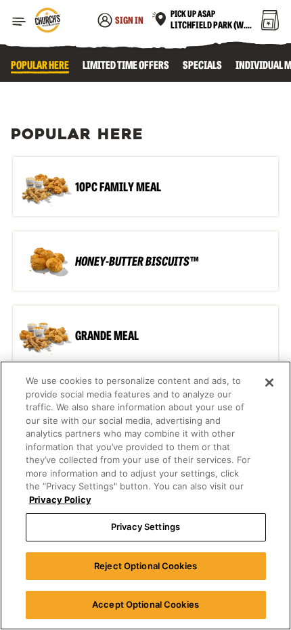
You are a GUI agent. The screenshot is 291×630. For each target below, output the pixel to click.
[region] (145, 495)
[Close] (269, 382)
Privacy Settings (145, 526)
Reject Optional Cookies (145, 565)
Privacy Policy (60, 499)
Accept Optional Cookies (145, 604)
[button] (19, 22)
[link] (47, 21)
